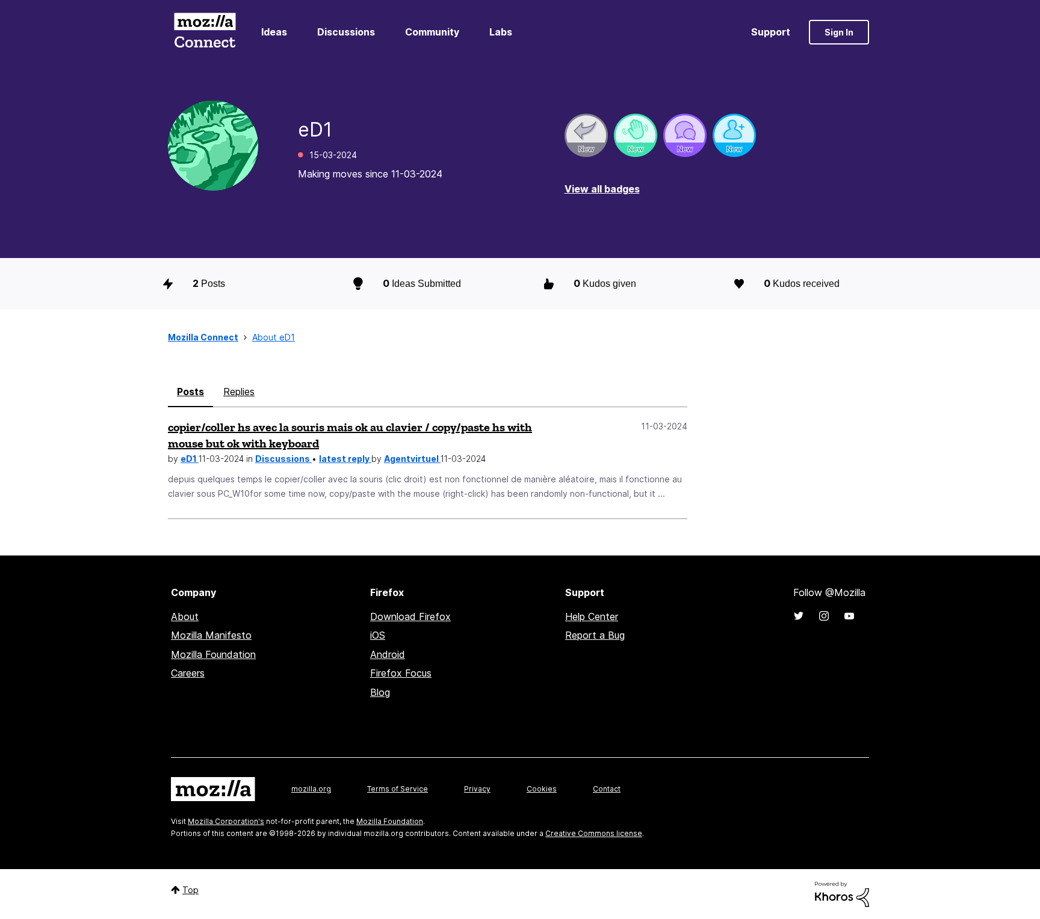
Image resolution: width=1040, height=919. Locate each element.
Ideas (274, 32)
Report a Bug (595, 635)
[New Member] (734, 135)
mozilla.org (311, 788)
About (185, 616)
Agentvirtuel (412, 458)
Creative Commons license (593, 833)
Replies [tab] (239, 392)
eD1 (190, 458)
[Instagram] (824, 615)
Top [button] (190, 890)
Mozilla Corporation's (226, 821)
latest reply (345, 458)
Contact (607, 788)
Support (770, 32)
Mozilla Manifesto (211, 635)
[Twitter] (798, 615)
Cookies (542, 788)
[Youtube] (849, 615)
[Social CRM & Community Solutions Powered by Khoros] (842, 893)
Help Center (591, 616)
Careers (188, 673)
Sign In (839, 32)
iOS (377, 635)
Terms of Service (397, 788)
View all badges (602, 189)
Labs (500, 32)
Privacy (477, 788)
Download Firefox (410, 616)
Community (432, 32)
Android (387, 654)
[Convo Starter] (685, 135)
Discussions (346, 32)
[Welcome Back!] (635, 135)
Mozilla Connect (204, 32)
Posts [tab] (190, 392)
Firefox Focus (401, 673)
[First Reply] (586, 135)
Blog (380, 692)
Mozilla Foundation (213, 654)
